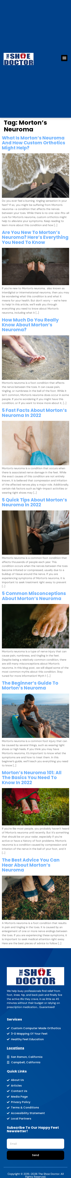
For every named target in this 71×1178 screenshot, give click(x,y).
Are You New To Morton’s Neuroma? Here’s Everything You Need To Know (35, 237)
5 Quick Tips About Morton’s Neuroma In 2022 (34, 502)
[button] (64, 58)
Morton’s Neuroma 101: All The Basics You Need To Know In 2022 (32, 778)
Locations (15, 1048)
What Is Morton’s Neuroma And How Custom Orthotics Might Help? (33, 143)
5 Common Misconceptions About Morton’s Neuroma (34, 595)
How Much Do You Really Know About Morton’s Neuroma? (30, 325)
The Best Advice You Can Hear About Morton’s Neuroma (31, 865)
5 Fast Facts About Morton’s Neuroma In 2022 (34, 412)
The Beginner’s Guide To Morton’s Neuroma (30, 685)
